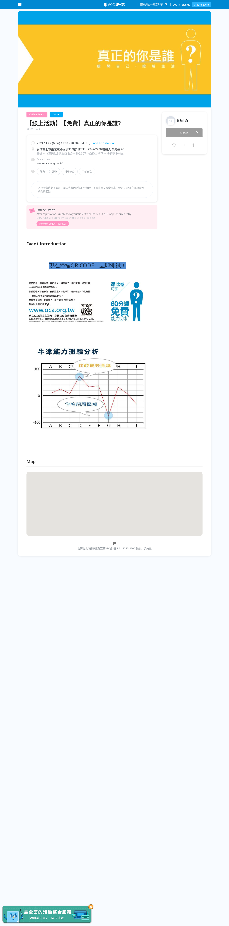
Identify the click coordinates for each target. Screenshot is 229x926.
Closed (184, 133)
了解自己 (87, 171)
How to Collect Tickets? (52, 223)
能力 (42, 171)
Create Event (201, 4)
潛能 (54, 171)
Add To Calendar (104, 143)
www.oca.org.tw (48, 163)
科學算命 (70, 171)
